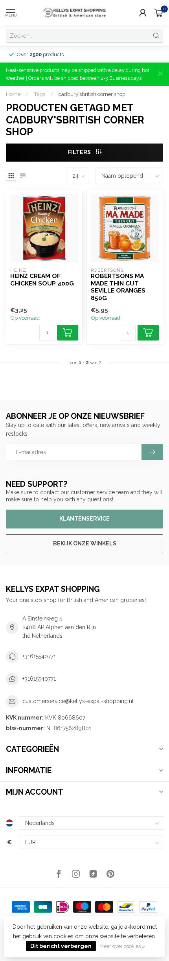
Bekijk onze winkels (84, 543)
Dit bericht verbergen (61, 946)
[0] (158, 12)
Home (13, 94)
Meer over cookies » (122, 946)
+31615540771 (39, 656)
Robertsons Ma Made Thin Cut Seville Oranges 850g (118, 286)
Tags (39, 94)
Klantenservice (84, 518)
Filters (80, 152)
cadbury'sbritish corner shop (92, 94)
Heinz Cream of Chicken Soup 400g (42, 279)
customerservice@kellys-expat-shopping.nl (78, 701)
